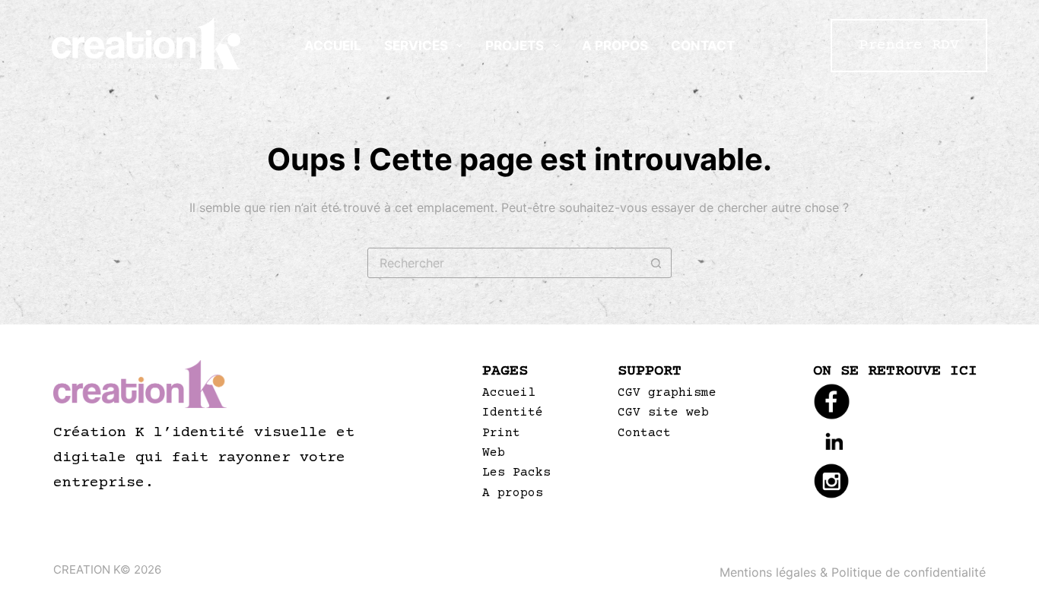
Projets (514, 45)
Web (493, 453)
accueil (332, 45)
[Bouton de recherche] (656, 262)
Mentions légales (768, 572)
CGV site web (663, 412)
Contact (703, 45)
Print (501, 433)
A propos (615, 45)
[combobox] (505, 263)
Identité (512, 412)
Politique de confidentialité (908, 572)
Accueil (508, 393)
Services (416, 45)
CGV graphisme (667, 393)
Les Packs (516, 472)
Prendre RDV (909, 45)
